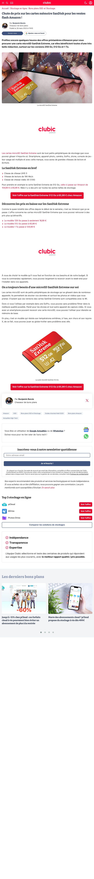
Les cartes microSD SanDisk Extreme (19, 153)
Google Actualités (38, 431)
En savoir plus (48, 488)
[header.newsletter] (11, 3)
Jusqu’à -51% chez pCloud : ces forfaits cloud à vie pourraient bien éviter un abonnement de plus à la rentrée (21, 620)
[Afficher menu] (3, 3)
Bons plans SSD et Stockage (42, 8)
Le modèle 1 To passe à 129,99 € (19, 227)
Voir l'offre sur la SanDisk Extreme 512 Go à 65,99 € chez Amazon (47, 195)
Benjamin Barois (19, 23)
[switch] (85, 2)
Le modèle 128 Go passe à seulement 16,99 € (25, 221)
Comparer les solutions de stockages (47, 525)
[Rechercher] (7, 3)
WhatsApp (58, 431)
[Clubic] (47, 3)
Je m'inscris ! (47, 463)
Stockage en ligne (18, 8)
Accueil (5, 8)
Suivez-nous (12, 33)
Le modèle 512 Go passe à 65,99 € (20, 224)
